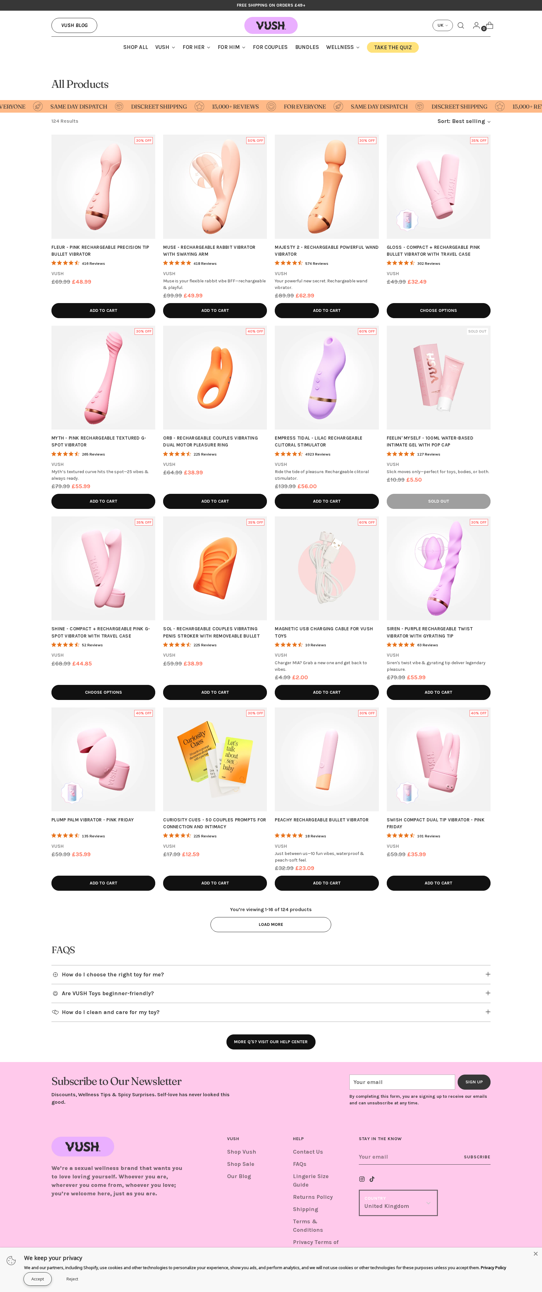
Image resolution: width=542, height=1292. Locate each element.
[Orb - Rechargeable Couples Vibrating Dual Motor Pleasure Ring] (215, 378)
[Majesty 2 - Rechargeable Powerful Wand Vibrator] (327, 186)
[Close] (536, 1254)
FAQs (299, 1164)
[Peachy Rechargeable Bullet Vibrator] (327, 759)
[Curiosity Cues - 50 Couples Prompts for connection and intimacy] (215, 759)
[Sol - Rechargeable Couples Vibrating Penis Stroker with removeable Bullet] (215, 568)
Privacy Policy (493, 1267)
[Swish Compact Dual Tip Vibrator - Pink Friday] (439, 759)
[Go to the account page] (474, 25)
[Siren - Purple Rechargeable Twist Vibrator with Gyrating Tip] (439, 568)
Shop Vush (241, 1151)
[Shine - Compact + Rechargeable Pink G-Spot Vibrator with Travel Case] (103, 568)
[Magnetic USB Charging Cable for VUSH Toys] (327, 568)
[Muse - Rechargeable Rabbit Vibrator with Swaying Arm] (215, 186)
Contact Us (308, 1151)
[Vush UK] (271, 25)
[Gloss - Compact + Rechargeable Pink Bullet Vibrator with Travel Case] (439, 186)
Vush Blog (74, 25)
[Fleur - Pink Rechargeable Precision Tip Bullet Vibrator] (103, 186)
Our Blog (239, 1176)
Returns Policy (313, 1196)
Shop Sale (240, 1164)
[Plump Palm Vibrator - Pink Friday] (103, 759)
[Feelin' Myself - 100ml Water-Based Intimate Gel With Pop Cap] (439, 378)
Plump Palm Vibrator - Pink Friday (92, 820)
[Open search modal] (460, 25)
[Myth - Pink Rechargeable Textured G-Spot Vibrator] (103, 378)
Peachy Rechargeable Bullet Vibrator (321, 820)
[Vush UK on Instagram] (362, 1180)
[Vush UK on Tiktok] (372, 1180)
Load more (271, 924)
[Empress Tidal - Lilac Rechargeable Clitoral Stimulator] (327, 378)
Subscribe (477, 1157)
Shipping (305, 1209)
